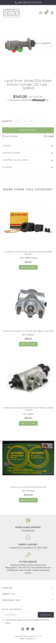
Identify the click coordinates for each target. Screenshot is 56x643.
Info (47, 100)
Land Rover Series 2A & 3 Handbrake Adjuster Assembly (28, 331)
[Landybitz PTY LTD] (12, 13)
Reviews (7, 167)
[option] (28, 45)
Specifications (11, 153)
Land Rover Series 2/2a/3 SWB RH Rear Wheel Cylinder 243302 (28, 409)
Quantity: (7, 121)
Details (7, 145)
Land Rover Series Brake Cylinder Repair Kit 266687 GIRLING (28, 253)
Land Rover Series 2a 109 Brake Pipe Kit (28, 487)
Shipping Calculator (15, 160)
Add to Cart (28, 130)
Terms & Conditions (32, 620)
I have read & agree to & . (27, 621)
